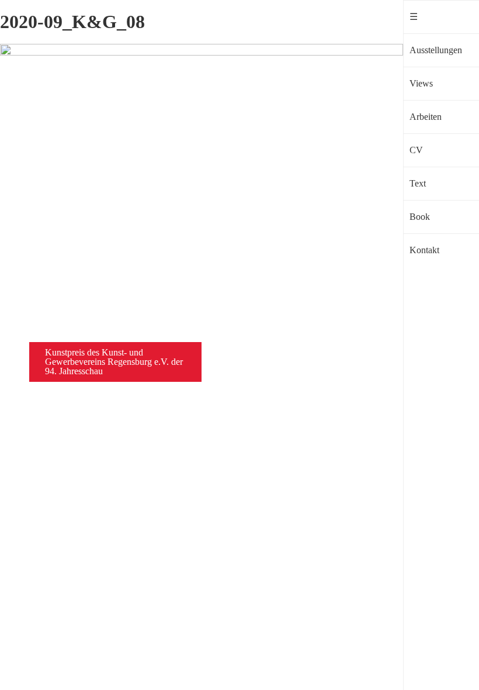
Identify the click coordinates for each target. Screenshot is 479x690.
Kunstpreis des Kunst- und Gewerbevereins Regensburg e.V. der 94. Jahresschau (114, 361)
